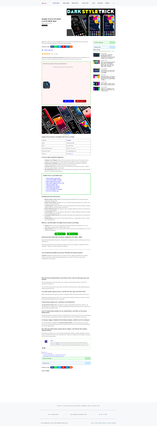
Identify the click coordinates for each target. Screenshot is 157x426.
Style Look (44, 25)
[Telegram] (42, 348)
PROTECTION (75, 3)
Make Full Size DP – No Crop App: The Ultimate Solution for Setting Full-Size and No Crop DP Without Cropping (108, 78)
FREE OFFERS (66, 3)
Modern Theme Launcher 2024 (53, 178)
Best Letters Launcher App (52, 191)
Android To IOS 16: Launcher (53, 186)
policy (58, 343)
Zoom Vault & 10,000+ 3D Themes (54, 180)
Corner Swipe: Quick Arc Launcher (54, 189)
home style (45, 353)
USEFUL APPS (85, 3)
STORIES (107, 3)
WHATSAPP (100, 3)
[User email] (44, 348)
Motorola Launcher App (51, 184)
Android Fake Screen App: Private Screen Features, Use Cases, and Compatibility (108, 71)
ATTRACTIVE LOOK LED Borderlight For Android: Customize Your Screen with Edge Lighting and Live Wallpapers (108, 56)
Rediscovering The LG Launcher (53, 181)
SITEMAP (114, 422)
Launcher (69, 140)
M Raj (43, 23)
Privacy (71, 153)
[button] (68, 101)
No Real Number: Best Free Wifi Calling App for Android (53, 356)
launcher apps (49, 353)
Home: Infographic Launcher (52, 187)
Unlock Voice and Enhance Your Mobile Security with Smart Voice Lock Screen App (108, 89)
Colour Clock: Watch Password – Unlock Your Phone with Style (54, 354)
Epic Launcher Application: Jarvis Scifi (55, 183)
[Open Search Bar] (113, 3)
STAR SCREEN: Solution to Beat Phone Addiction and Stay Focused (108, 84)
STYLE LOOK (56, 3)
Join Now (88, 358)
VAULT (93, 3)
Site (67, 153)
